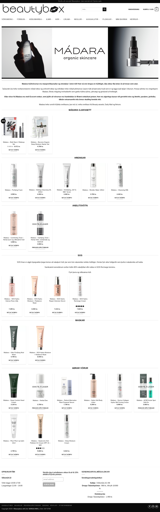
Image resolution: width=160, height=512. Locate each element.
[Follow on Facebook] (149, 506)
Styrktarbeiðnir (65, 505)
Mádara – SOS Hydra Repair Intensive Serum (57, 300)
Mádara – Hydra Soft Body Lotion (93, 401)
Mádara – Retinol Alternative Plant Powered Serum (67, 401)
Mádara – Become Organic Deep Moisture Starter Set (40, 143)
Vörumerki (7, 19)
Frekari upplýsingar (40, 247)
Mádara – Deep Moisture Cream (66, 442)
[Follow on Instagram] (153, 506)
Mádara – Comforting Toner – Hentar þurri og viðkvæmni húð (13, 239)
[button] (150, 9)
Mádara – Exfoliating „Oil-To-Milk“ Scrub (67, 191)
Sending (45, 505)
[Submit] (104, 9)
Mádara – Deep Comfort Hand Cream (13, 401)
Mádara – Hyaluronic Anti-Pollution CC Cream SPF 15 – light (40, 443)
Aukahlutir (92, 19)
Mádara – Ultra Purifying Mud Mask (14, 353)
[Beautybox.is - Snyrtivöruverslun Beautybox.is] (40, 9)
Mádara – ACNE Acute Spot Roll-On (146, 401)
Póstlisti (53, 505)
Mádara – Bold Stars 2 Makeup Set (13, 143)
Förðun (21, 19)
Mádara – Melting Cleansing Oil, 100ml (40, 191)
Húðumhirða (35, 19)
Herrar (134, 19)
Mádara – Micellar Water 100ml (93, 190)
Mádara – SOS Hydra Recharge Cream (80, 300)
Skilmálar (18, 505)
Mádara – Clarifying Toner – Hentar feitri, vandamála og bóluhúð (40, 240)
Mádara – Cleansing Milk (119, 190)
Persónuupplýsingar (32, 505)
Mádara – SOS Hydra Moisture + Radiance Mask (34, 301)
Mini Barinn (121, 19)
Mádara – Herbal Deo (40, 400)
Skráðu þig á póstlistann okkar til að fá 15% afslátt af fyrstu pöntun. (60, 473)
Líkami (67, 19)
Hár (57, 19)
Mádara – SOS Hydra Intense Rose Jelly (11, 300)
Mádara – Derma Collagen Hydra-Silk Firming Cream (120, 401)
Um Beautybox (7, 505)
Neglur (78, 19)
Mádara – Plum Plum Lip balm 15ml (13, 442)
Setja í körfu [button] (14, 150)
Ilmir (48, 19)
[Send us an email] (156, 506)
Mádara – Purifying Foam (14, 190)
